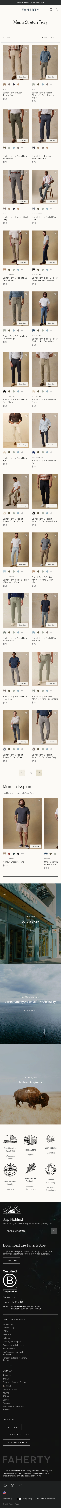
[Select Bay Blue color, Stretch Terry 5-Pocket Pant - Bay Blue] (42, 84)
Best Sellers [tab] (8, 793)
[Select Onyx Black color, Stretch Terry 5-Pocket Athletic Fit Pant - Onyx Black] (33, 513)
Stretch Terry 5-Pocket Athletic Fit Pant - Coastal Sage (43, 95)
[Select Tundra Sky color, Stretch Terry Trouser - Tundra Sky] (4, 84)
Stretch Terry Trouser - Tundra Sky (13, 94)
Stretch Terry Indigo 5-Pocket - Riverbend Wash (16, 581)
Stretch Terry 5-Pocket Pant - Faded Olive (15, 639)
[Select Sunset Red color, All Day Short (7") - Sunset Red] (9, 853)
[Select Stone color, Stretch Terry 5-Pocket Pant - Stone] (33, 391)
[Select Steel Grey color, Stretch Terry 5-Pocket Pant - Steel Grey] (4, 690)
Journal (6, 1393)
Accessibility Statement (13, 1345)
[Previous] (1, 2)
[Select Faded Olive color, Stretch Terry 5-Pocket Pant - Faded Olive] (4, 632)
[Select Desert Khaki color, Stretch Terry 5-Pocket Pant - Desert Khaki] (4, 269)
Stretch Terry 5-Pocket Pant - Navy (44, 461)
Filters (7, 37)
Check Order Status (16, 1442)
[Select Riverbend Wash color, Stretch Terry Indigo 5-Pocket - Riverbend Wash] (4, 571)
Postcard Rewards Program (15, 1382)
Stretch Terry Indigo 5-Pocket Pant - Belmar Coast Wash (45, 279)
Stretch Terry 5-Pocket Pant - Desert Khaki (15, 279)
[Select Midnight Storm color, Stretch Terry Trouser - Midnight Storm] (13, 84)
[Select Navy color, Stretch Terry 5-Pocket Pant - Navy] (33, 452)
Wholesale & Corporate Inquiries (13, 1408)
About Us (7, 1375)
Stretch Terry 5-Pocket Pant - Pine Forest (15, 157)
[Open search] (51, 10)
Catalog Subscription (12, 1341)
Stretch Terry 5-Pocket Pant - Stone (44, 400)
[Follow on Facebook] (12, 1485)
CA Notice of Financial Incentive (13, 1353)
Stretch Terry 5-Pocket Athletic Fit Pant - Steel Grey (44, 756)
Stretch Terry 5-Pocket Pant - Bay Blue (44, 639)
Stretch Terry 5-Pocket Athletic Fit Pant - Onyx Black (44, 520)
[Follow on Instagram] (20, 1485)
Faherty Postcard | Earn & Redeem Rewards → (30, 2)
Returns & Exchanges (17, 1435)
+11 (51, 84)
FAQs (5, 1331)
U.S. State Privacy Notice (45, 1499)
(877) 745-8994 (18, 1302)
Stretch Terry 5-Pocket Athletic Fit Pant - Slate (13, 756)
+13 (22, 853)
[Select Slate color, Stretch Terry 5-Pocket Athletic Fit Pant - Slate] (4, 749)
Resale (8, 1386)
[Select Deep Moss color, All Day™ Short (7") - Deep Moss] (13, 853)
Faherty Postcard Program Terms (15, 1359)
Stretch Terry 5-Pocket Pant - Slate (44, 218)
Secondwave (50, 1190)
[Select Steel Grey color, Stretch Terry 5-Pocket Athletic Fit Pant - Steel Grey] (47, 84)
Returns (6, 1338)
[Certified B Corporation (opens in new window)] (30, 1281)
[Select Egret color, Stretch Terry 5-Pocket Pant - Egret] (4, 452)
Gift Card (7, 1334)
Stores (6, 1400)
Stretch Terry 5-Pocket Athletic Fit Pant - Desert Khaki (42, 580)
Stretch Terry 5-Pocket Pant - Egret (15, 459)
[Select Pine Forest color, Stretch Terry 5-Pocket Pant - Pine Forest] (38, 84)
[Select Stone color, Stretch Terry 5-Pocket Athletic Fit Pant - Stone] (4, 513)
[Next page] (39, 773)
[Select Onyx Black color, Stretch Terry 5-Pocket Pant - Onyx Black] (4, 391)
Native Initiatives (10, 1389)
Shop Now (30, 1091)
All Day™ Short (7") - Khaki (14, 861)
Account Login (9, 1327)
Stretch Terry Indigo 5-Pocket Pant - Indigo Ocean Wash (45, 340)
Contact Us (8, 1324)
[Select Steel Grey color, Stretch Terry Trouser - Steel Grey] (9, 84)
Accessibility (7, 1499)
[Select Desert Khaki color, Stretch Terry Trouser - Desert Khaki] (18, 84)
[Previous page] (22, 773)
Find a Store (12, 1427)
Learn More (30, 1011)
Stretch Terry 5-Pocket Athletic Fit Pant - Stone (13, 520)
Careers (6, 1403)
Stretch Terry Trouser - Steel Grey (15, 218)
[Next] (60, 2)
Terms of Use (9, 1348)
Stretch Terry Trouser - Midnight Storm (42, 157)
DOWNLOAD (11, 1260)
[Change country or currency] (6, 1492)
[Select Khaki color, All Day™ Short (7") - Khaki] (4, 853)
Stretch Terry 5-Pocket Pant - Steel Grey (15, 697)
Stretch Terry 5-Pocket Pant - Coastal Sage (15, 337)
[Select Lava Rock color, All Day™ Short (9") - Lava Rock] (18, 853)
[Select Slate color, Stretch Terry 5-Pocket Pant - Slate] (33, 208)
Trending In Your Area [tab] (24, 793)
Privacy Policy (27, 1499)
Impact (6, 1379)
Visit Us (31, 930)
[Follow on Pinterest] (5, 1485)
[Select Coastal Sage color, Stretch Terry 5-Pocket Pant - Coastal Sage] (4, 330)
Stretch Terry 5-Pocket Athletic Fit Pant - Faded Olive (45, 697)
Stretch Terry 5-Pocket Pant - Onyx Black (15, 400)
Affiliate (6, 1396)
